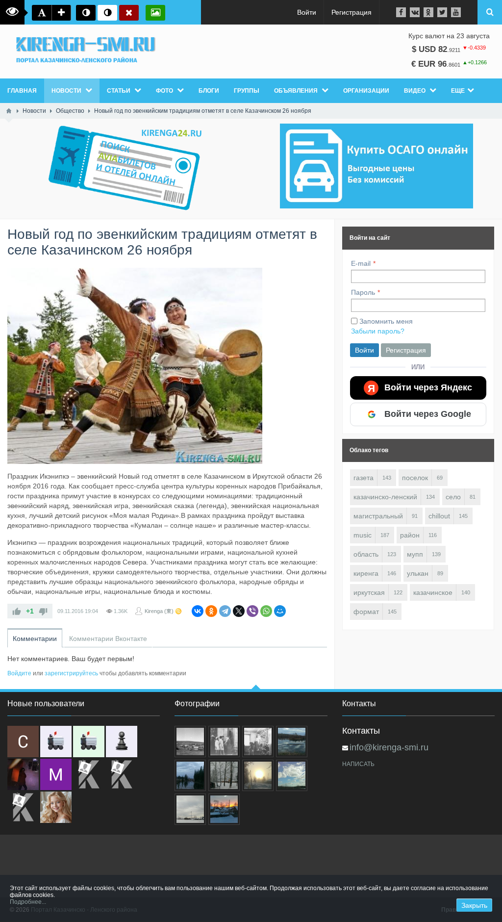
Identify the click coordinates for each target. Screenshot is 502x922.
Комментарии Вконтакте (108, 638)
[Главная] (9, 111)
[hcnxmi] (88, 741)
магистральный (378, 516)
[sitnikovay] (88, 774)
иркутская (369, 592)
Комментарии (35, 638)
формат (366, 611)
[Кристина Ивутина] (23, 807)
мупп (415, 554)
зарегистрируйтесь (71, 673)
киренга (365, 573)
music (362, 535)
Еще (458, 90)
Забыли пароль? (377, 331)
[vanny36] (56, 807)
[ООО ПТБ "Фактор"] (121, 774)
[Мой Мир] (280, 611)
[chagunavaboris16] (121, 741)
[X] (239, 611)
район (410, 535)
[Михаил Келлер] (56, 774)
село (453, 497)
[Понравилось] (16, 611)
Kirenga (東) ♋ (163, 611)
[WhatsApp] (266, 611)
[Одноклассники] (211, 611)
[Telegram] (225, 611)
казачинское (432, 592)
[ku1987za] (56, 741)
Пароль (363, 292)
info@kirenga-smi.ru (389, 747)
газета (363, 478)
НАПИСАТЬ (358, 764)
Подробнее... (28, 901)
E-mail (361, 263)
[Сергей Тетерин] (23, 741)
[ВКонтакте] (197, 611)
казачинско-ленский (385, 497)
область (365, 554)
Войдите (19, 673)
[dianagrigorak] (23, 774)
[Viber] (252, 611)
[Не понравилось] (43, 611)
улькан (417, 573)
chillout (439, 516)
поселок (415, 478)
